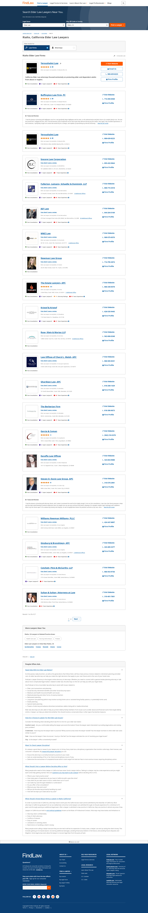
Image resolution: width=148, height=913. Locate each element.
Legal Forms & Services (87, 859)
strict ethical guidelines (53, 810)
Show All (25, 657)
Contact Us (62, 866)
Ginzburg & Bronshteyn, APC (55, 543)
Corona (59, 647)
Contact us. (39, 870)
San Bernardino (29, 647)
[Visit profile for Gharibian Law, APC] (31, 386)
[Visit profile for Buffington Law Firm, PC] (31, 100)
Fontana (38, 647)
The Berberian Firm (50, 406)
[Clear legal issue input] (63, 25)
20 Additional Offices (86, 218)
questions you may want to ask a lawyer (65, 773)
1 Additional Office (73, 243)
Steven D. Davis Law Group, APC (57, 478)
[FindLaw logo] (29, 3)
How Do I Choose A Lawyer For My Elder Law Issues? (44, 718)
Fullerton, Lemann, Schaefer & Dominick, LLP (64, 184)
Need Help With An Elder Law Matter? (39, 670)
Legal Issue (26, 21)
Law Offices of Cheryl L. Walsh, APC (58, 357)
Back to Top (75, 842)
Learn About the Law (87, 870)
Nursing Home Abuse (45, 639)
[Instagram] (48, 896)
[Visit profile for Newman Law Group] (31, 263)
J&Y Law (45, 208)
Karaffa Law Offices (51, 456)
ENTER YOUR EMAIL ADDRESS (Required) (35, 884)
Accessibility (62, 863)
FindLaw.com (110, 859)
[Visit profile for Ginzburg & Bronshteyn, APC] (31, 548)
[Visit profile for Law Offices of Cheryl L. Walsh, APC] (31, 362)
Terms (24, 908)
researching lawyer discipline (51, 751)
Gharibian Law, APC (51, 381)
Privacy (31, 908)
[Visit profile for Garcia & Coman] (31, 436)
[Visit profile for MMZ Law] (31, 238)
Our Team (62, 859)
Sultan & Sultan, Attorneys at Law (58, 592)
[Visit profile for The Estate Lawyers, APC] (31, 288)
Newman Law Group (51, 258)
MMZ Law (46, 233)
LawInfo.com (110, 880)
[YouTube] (39, 896)
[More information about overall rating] (52, 67)
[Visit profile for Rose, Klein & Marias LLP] (31, 337)
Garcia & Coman (49, 431)
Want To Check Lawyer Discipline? (37, 745)
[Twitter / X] (43, 896)
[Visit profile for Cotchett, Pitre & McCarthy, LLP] (31, 572)
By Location (62, 876)
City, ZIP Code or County (74, 21)
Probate (57, 639)
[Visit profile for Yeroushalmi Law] (31, 68)
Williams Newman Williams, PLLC (58, 518)
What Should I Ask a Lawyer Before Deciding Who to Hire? (46, 766)
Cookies (47, 908)
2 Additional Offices (79, 552)
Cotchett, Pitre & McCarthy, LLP (57, 567)
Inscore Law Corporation (53, 159)
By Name (62, 886)
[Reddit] (53, 896)
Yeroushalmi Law (49, 63)
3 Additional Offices (79, 193)
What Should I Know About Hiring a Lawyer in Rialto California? (48, 799)
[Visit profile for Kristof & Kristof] (31, 312)
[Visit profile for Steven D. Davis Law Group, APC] (31, 483)
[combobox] (44, 25)
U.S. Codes (84, 879)
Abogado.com (110, 873)
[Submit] (49, 888)
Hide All (32, 657)
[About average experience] (68, 84)
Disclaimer (39, 908)
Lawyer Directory (27, 33)
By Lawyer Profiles (64, 883)
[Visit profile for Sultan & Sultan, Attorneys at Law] (31, 597)
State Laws (84, 873)
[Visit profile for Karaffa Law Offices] (31, 461)
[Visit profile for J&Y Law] (31, 213)
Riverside (45, 647)
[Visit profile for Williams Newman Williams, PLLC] (31, 523)
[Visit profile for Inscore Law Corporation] (31, 164)
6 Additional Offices (77, 339)
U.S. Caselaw (85, 876)
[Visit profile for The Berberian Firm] (31, 411)
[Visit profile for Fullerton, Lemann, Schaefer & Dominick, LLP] (31, 189)
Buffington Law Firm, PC (53, 95)
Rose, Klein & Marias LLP (53, 332)
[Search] (123, 3)
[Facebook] (34, 896)
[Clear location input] (107, 25)
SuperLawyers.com (112, 866)
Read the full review (103, 123)
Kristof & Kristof (49, 307)
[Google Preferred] (57, 896)
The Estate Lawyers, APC (53, 282)
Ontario (52, 647)
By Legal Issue (63, 879)
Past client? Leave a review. (49, 163)
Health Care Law (31, 639)
